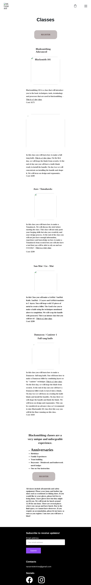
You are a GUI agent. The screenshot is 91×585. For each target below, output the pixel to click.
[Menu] (85, 6)
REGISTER (43, 476)
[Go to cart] (75, 6)
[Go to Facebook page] (29, 580)
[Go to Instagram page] (41, 580)
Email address (32, 538)
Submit (33, 550)
